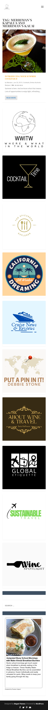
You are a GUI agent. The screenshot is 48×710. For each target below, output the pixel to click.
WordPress (40, 704)
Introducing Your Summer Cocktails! (20, 77)
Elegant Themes (19, 704)
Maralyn (9, 82)
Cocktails (26, 82)
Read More (11, 98)
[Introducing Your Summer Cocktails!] (24, 51)
